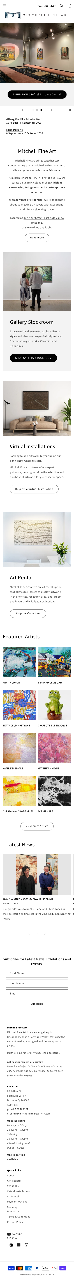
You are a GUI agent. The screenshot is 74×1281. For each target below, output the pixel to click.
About (10, 1175)
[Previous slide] (22, 110)
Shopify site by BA (27, 1274)
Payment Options (17, 1202)
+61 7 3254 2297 (47, 6)
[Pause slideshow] (70, 110)
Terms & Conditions (18, 1217)
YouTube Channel (14, 1236)
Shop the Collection (28, 613)
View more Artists (37, 826)
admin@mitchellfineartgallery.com (30, 1114)
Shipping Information (14, 1209)
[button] (4, 6)
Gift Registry (14, 1181)
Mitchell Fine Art (47, 1274)
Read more (37, 237)
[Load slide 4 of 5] (41, 110)
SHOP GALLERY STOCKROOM (33, 358)
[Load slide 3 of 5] (37, 110)
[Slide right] (45, 934)
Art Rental (13, 1196)
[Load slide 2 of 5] (33, 110)
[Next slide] (52, 110)
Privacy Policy (15, 1222)
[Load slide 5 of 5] (45, 110)
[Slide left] (29, 934)
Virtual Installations (19, 1191)
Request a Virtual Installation (34, 489)
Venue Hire (13, 1186)
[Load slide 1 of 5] (28, 110)
